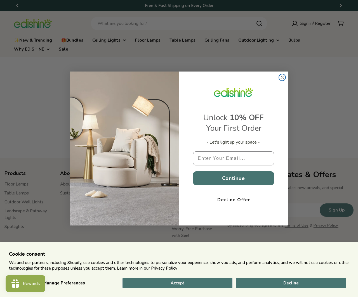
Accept (178, 283)
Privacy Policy (164, 268)
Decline (291, 283)
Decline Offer (233, 200)
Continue (233, 178)
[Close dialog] (282, 77)
